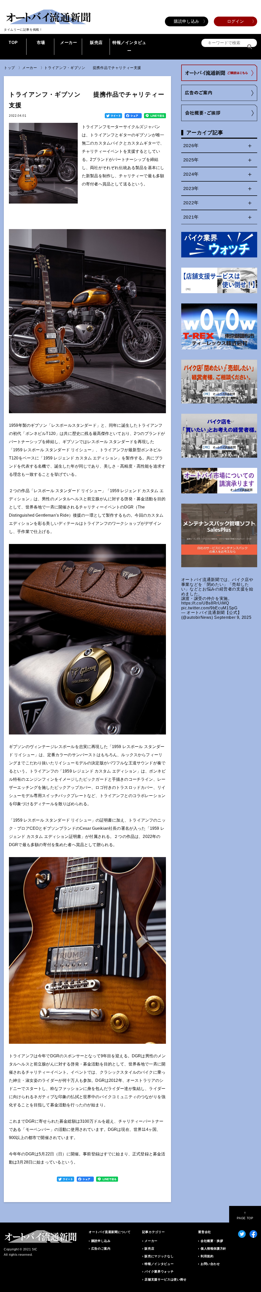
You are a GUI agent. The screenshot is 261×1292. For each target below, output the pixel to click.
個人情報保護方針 (213, 1248)
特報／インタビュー (129, 46)
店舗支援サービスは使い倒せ (165, 1279)
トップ (9, 68)
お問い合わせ (210, 1264)
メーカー (68, 42)
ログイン (235, 21)
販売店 (96, 42)
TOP (13, 42)
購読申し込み (186, 21)
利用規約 (207, 1256)
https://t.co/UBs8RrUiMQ (205, 603)
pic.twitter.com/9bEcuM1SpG (209, 608)
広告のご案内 (101, 1248)
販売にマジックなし (159, 1256)
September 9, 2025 (232, 617)
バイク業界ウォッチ (159, 1271)
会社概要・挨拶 (212, 1241)
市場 (41, 42)
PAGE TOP (245, 1215)
